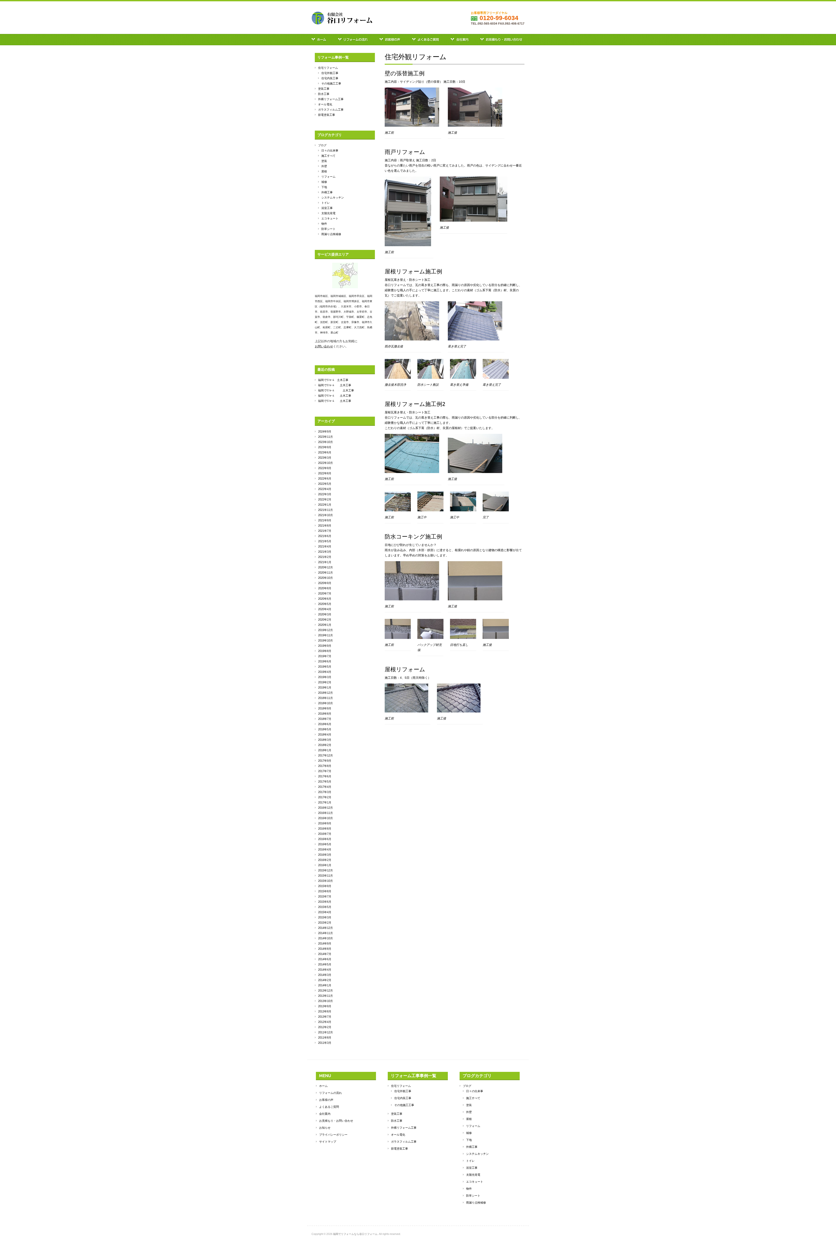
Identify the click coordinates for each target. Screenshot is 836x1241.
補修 (324, 182)
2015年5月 (324, 907)
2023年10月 (325, 442)
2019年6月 (324, 661)
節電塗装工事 (326, 114)
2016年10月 (325, 818)
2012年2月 (324, 1027)
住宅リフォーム (328, 67)
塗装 (324, 161)
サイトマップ (327, 1141)
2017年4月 (324, 786)
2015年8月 (324, 891)
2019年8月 (324, 651)
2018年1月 (324, 750)
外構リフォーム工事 (331, 99)
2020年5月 (324, 604)
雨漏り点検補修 (331, 234)
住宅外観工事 (329, 73)
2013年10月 (325, 1001)
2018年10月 (325, 703)
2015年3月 (324, 917)
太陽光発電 (328, 213)
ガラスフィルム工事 (331, 109)
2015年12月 (325, 870)
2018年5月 (324, 729)
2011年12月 (325, 1032)
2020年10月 (325, 577)
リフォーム (328, 176)
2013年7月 (324, 1016)
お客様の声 (391, 39)
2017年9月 (324, 760)
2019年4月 (324, 672)
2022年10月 (325, 463)
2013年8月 (324, 1011)
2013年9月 (324, 1006)
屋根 (324, 171)
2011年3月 (324, 1042)
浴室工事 (327, 208)
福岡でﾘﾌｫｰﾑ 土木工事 (333, 380)
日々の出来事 (329, 150)
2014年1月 (324, 985)
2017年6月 (324, 776)
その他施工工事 (331, 83)
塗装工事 (323, 88)
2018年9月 (324, 708)
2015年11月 (325, 875)
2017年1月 (324, 802)
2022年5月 (324, 483)
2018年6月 (324, 724)
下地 (324, 187)
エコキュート (329, 218)
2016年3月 (324, 854)
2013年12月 (325, 990)
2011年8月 (324, 1037)
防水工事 (323, 94)
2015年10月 (325, 880)
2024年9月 (324, 431)
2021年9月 (324, 520)
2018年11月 (325, 698)
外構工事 (327, 192)
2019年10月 (325, 640)
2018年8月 (324, 713)
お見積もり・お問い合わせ (502, 39)
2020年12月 (325, 567)
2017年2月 (324, 797)
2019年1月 (324, 687)
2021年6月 (324, 536)
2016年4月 (324, 849)
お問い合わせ (324, 346)
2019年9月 (324, 645)
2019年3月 (324, 677)
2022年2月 (324, 499)
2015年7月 (324, 896)
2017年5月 (324, 781)
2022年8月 (324, 473)
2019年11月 (325, 635)
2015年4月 (324, 912)
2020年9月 (324, 583)
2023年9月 (324, 447)
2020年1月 (324, 624)
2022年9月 (324, 468)
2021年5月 (324, 541)
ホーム (320, 39)
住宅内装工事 (329, 78)
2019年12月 (325, 630)
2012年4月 (324, 1022)
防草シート (328, 229)
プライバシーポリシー (333, 1134)
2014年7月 (324, 954)
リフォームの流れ (354, 39)
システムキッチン (332, 197)
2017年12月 (325, 755)
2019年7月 (324, 656)
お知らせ (324, 1127)
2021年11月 (325, 510)
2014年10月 (325, 938)
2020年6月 (324, 598)
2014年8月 (324, 948)
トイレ (325, 202)
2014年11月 (325, 933)
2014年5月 (324, 964)
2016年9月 (324, 823)
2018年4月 (324, 734)
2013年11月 (325, 995)
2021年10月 (325, 515)
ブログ (322, 145)
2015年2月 (324, 922)
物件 (324, 223)
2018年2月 (324, 745)
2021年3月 (324, 551)
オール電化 (325, 104)
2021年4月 (324, 546)
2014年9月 (324, 943)
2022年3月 (324, 494)
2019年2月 (324, 682)
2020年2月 (324, 619)
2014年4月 (324, 969)
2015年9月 (324, 886)
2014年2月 (324, 980)
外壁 (324, 166)
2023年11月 (325, 436)
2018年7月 (324, 719)
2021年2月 (324, 557)
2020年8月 (324, 588)
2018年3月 (324, 739)
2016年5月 (324, 844)
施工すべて (328, 155)
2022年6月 (324, 478)
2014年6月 (324, 959)
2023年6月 (324, 452)
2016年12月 (325, 807)
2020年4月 (324, 609)
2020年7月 (324, 593)
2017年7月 (324, 771)
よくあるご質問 (426, 39)
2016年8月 (324, 828)
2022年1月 (324, 504)
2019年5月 (324, 666)
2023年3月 (324, 457)
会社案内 (460, 39)
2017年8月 (324, 766)
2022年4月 (324, 489)
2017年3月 (324, 792)
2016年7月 (324, 833)
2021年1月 (324, 562)
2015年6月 (324, 901)
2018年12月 (325, 692)
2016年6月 (324, 839)
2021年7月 (324, 530)
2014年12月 (325, 927)
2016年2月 (324, 860)
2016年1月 (324, 865)
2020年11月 (325, 572)
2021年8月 (324, 525)
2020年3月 (324, 614)
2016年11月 (325, 813)
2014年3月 (324, 975)
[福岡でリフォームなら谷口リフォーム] (342, 19)
